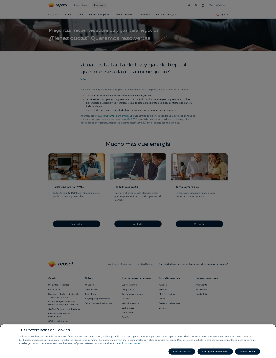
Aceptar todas (248, 351)
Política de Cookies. (130, 343)
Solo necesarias (181, 351)
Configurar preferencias (215, 351)
